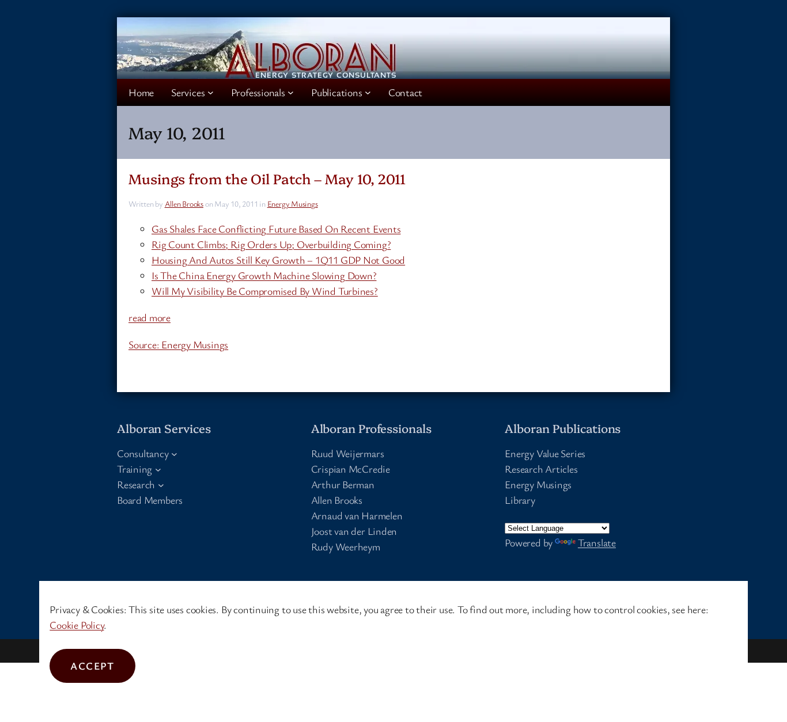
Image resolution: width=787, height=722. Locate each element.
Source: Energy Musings (178, 344)
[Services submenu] (210, 92)
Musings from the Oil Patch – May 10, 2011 (267, 178)
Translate (597, 542)
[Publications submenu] (368, 92)
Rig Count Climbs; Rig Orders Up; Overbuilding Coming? (271, 244)
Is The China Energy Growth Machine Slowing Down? (264, 275)
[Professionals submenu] (290, 92)
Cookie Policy (77, 625)
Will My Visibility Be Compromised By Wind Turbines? (265, 291)
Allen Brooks (184, 203)
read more (149, 317)
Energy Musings (292, 203)
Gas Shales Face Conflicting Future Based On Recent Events (276, 228)
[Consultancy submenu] (174, 453)
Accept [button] (92, 665)
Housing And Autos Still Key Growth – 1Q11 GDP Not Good (278, 260)
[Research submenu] (161, 484)
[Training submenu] (158, 469)
